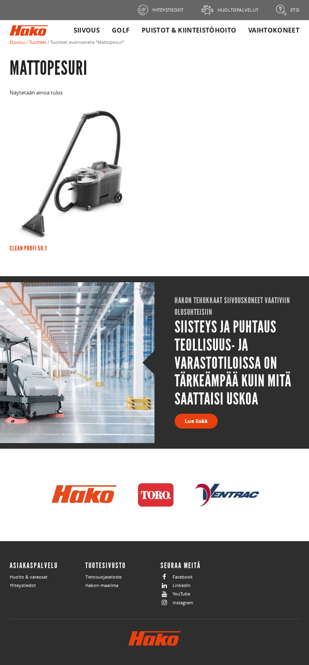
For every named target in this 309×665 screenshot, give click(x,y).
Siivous (87, 30)
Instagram (183, 602)
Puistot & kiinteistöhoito (189, 30)
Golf (121, 30)
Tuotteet (37, 42)
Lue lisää (196, 421)
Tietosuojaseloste (103, 577)
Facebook (183, 577)
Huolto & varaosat (28, 577)
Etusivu (17, 42)
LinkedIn (182, 585)
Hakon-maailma (101, 585)
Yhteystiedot (23, 585)
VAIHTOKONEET (273, 30)
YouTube (181, 594)
